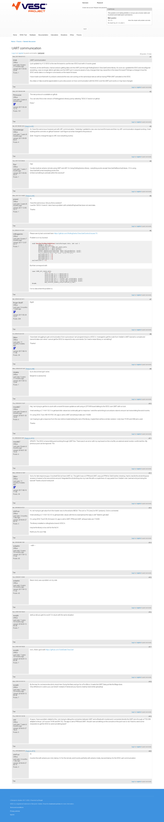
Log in (14, 53)
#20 (150, 751)
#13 (150, 508)
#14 (150, 543)
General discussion (29, 41)
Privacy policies (15, 811)
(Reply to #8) (30, 369)
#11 (150, 438)
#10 (150, 404)
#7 (150, 299)
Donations (64, 35)
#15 (150, 577)
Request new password (100, 7)
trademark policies (55, 804)
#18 (150, 682)
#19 (150, 716)
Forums (79, 35)
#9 (150, 369)
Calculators (54, 35)
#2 (150, 92)
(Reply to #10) (29, 438)
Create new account (87, 7)
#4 (150, 161)
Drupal (40, 800)
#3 (150, 126)
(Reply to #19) (30, 751)
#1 (150, 57)
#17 (150, 647)
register (20, 53)
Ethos (72, 35)
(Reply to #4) (30, 196)
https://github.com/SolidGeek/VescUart (60, 650)
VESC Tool (23, 35)
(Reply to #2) (29, 126)
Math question (112, 18)
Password (100, 3)
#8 (150, 334)
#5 (150, 196)
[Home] (30, 7)
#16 (150, 612)
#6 (150, 231)
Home (15, 35)
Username (85, 3)
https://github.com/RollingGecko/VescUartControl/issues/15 (75, 233)
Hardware (33, 35)
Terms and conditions (16, 807)
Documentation (43, 35)
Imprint (12, 815)
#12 (150, 473)
